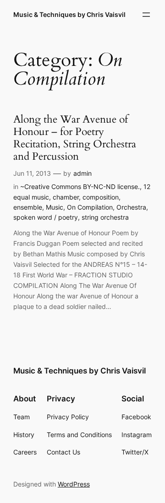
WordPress (74, 484)
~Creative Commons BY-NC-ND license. (80, 186)
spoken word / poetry (45, 217)
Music (54, 207)
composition (100, 197)
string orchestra (105, 217)
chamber (66, 197)
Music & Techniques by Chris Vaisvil (69, 14)
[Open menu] (146, 14)
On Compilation (90, 207)
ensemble (27, 207)
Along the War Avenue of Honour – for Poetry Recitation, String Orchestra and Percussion (74, 138)
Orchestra (131, 207)
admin (82, 173)
